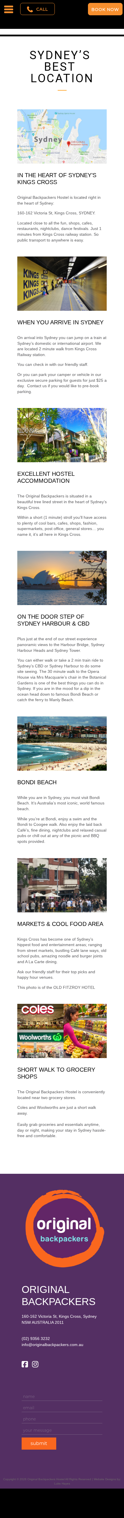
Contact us (37, 385)
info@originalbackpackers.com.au (52, 1344)
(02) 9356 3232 (36, 1338)
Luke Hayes (62, 1483)
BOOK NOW (105, 9)
